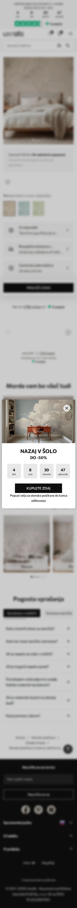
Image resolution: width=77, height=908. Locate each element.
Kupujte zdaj (38, 488)
